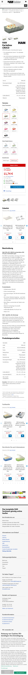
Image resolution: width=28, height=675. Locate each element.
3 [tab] (16, 440)
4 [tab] (10, 483)
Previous (1, 226)
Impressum (15, 666)
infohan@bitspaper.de (15, 581)
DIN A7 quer (6, 160)
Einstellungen (4, 668)
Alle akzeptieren (20, 672)
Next (27, 226)
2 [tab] (15, 242)
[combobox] (12, 5)
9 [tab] (22, 483)
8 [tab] (20, 483)
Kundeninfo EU (6, 623)
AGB (3, 543)
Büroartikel (5, 11)
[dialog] (14, 653)
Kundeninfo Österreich (7, 619)
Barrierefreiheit (5, 547)
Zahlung (4, 537)
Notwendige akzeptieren (7, 671)
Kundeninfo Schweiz (7, 621)
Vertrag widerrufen (6, 551)
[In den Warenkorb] (10, 237)
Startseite (20, 9)
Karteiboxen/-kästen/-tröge (15, 11)
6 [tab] (15, 483)
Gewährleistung (6, 541)
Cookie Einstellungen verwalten (10, 549)
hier (12, 394)
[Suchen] (25, 5)
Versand (4, 535)
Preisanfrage (8, 191)
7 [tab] (17, 483)
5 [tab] (13, 483)
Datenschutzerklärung (6, 666)
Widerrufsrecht (5, 539)
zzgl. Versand (10, 176)
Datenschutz (5, 545)
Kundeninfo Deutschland (8, 617)
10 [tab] (24, 483)
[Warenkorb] (25, 2)
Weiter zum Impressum (7, 608)
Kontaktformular (6, 589)
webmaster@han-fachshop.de (9, 585)
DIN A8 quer (14, 160)
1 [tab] (13, 242)
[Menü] (2, 2)
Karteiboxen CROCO (7, 12)
